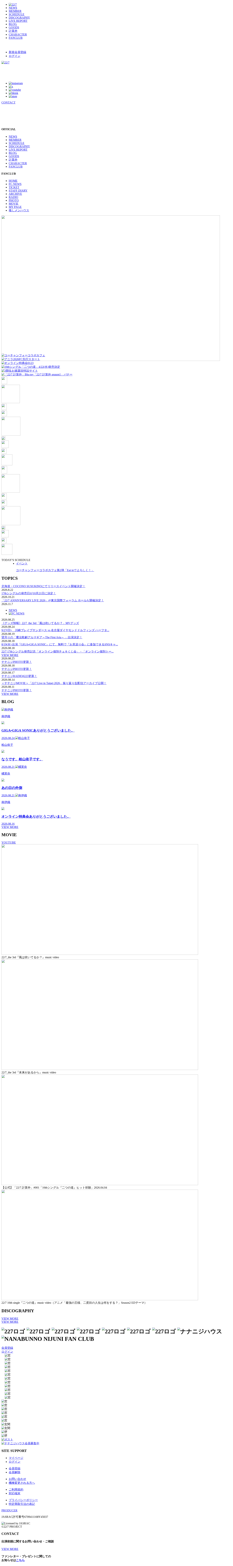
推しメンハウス (19, 210)
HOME (13, 180)
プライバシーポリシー (23, 1500)
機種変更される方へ (22, 1482)
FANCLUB (16, 37)
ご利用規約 (16, 1489)
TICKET (14, 187)
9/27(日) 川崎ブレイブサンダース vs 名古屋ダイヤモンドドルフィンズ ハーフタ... (55, 630)
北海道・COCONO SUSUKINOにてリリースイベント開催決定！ (43, 586)
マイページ (16, 1457)
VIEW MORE (9, 655)
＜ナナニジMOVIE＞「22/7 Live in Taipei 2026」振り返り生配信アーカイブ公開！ (53, 683)
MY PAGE (15, 206)
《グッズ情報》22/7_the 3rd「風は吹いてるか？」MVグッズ (40, 623)
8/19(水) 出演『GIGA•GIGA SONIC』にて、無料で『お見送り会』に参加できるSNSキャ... (59, 644)
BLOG (13, 24)
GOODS (14, 27)
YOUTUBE (8, 842)
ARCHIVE (15, 193)
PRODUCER (9, 1510)
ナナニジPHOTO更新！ (16, 661)
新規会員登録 (17, 52)
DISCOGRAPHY (19, 17)
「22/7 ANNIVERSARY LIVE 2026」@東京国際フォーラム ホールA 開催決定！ (52, 600)
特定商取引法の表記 (22, 1503)
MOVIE (13, 203)
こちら (20, 1560)
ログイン (14, 55)
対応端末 (14, 1493)
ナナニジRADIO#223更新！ (19, 676)
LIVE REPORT (18, 20)
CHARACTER (18, 34)
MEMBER (15, 11)
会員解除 (14, 1472)
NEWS (13, 7)
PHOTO (14, 200)
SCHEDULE (16, 14)
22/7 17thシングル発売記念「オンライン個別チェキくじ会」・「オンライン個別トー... (57, 651)
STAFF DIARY (18, 190)
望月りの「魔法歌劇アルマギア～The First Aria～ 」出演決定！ (41, 637)
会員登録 (7, 1347)
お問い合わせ (17, 1479)
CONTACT (8, 102)
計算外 (13, 30)
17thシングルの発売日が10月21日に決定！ (28, 593)
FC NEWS (15, 184)
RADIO (13, 197)
